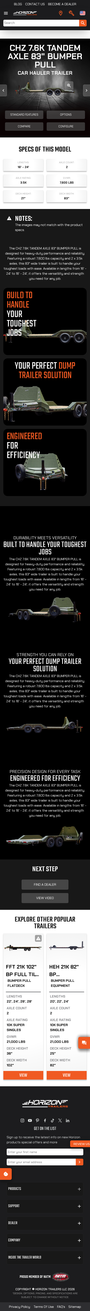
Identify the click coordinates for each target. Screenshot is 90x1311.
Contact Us (35, 4)
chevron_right (79, 1162)
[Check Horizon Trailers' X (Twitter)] (60, 1120)
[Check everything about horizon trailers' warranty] (71, 13)
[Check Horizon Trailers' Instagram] (22, 1120)
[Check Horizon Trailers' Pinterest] (37, 1120)
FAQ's (61, 1306)
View (23, 1075)
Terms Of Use (43, 1306)
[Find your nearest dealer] (61, 13)
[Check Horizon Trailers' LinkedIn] (68, 1120)
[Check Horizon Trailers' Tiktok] (52, 1120)
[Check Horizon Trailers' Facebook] (45, 1120)
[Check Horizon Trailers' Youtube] (30, 1120)
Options (66, 114)
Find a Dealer (45, 884)
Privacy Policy (19, 1306)
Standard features (24, 114)
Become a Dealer (62, 4)
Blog (18, 4)
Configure (65, 126)
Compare (24, 126)
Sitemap (74, 1306)
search (82, 23)
